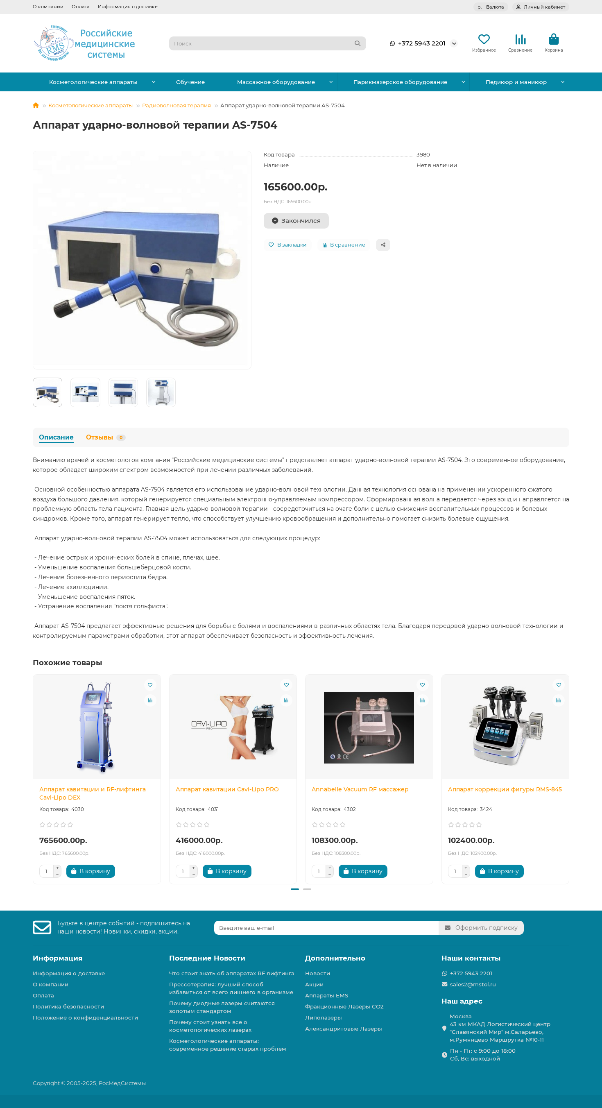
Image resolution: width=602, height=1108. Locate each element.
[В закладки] (150, 685)
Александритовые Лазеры (343, 1028)
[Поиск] (357, 43)
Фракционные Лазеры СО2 (344, 1006)
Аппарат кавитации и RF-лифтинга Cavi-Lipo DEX (92, 793)
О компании (48, 6)
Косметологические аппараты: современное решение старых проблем (227, 1045)
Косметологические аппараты (93, 82)
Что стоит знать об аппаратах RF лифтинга (231, 973)
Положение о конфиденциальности (85, 1017)
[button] (34, 778)
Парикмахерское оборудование (400, 82)
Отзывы (104, 437)
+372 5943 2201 (422, 43)
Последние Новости (207, 958)
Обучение (190, 82)
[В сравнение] (150, 700)
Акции (314, 984)
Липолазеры (323, 1017)
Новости (317, 973)
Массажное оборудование (276, 82)
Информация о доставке (128, 6)
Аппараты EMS (326, 995)
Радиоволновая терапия (176, 105)
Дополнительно (335, 958)
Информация (58, 958)
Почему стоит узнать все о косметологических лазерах (210, 1026)
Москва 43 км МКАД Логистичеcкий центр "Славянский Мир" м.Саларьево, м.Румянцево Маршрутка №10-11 (500, 1028)
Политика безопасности (68, 1006)
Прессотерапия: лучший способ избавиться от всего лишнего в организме (231, 988)
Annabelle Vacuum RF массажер (360, 789)
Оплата (81, 6)
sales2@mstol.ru (473, 984)
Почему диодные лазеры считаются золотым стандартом (222, 1007)
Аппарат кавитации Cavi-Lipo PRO (227, 789)
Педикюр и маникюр (516, 82)
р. (491, 7)
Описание (56, 437)
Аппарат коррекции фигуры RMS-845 (505, 789)
